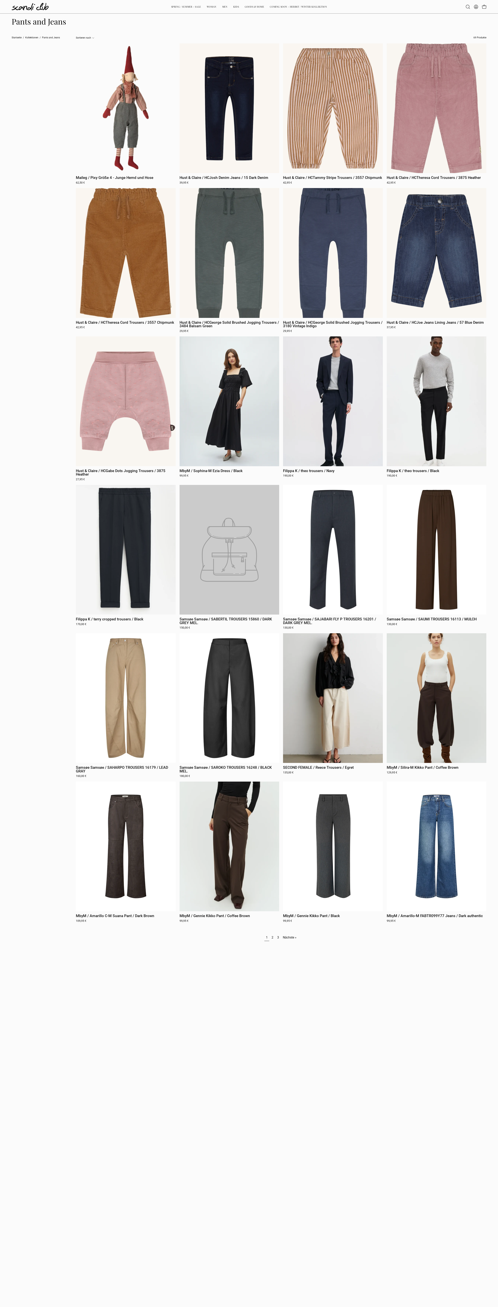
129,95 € (392, 772)
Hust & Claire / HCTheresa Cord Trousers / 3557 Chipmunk (125, 323)
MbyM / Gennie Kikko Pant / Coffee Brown (215, 916)
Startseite (17, 37)
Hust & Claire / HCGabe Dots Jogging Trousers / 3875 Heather (120, 472)
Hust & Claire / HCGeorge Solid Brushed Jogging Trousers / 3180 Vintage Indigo (332, 324)
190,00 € (288, 475)
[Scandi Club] (30, 7)
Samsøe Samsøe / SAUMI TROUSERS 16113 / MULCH (432, 619)
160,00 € (81, 776)
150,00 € (185, 627)
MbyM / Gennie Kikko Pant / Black (311, 916)
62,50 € (80, 182)
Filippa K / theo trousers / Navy (308, 471)
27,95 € (80, 479)
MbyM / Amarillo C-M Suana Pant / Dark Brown (115, 916)
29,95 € (184, 331)
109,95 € (81, 921)
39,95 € (184, 182)
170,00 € (81, 624)
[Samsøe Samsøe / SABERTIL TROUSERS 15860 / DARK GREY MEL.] (229, 550)
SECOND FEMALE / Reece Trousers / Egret (318, 768)
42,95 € (287, 182)
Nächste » (289, 937)
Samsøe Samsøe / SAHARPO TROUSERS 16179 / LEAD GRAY (122, 769)
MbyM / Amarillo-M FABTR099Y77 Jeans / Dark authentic (435, 916)
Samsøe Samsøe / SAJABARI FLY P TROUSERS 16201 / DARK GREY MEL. (329, 621)
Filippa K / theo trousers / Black (413, 471)
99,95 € (184, 475)
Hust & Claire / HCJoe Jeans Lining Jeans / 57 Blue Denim (435, 323)
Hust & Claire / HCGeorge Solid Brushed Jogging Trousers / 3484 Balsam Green (229, 324)
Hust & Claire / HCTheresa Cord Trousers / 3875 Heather (434, 178)
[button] (468, 7)
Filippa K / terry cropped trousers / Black (109, 619)
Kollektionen (31, 37)
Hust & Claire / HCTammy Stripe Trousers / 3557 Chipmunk (332, 178)
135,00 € (288, 772)
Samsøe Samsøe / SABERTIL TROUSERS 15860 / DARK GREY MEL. (226, 621)
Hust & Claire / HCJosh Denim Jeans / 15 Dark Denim (224, 178)
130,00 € (288, 627)
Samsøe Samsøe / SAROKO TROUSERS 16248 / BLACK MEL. (226, 769)
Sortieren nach (83, 37)
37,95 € (391, 327)
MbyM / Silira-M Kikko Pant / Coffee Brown (423, 768)
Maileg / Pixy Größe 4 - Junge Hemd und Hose (114, 178)
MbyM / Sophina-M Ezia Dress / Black (211, 471)
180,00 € (185, 776)
